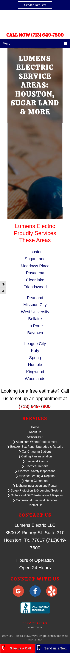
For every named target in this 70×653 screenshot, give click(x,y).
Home (35, 427)
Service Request (35, 5)
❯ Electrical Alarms (35, 461)
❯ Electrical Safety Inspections (35, 471)
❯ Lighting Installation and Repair (35, 485)
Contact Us (35, 505)
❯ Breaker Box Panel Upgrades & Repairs (35, 446)
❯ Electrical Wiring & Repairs (35, 475)
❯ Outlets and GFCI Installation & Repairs (35, 495)
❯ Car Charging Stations (35, 451)
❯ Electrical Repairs (35, 466)
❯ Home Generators (35, 480)
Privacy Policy (33, 636)
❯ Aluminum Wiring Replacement (35, 441)
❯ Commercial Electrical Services (35, 500)
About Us (35, 432)
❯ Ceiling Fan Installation (35, 456)
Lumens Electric (35, 20)
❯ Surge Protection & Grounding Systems (35, 490)
